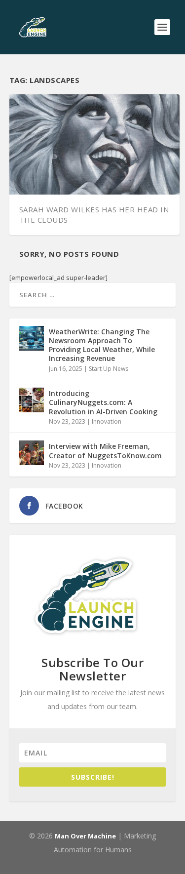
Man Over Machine (85, 836)
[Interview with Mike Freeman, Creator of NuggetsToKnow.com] (31, 452)
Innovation (106, 421)
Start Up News (108, 368)
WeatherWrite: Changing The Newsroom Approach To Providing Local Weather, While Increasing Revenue (102, 345)
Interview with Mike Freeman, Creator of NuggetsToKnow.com (105, 450)
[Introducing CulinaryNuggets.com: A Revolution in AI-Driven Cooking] (31, 400)
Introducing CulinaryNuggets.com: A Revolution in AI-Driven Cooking (103, 402)
